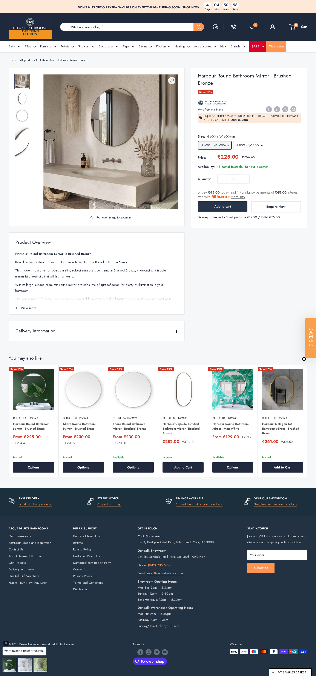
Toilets (64, 46)
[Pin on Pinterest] (277, 109)
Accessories (202, 46)
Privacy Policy (82, 576)
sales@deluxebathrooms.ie (165, 573)
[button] (310, 338)
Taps (126, 46)
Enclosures (106, 46)
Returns (78, 542)
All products (27, 60)
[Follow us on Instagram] (149, 652)
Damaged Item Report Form (92, 562)
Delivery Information (22, 569)
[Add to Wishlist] (172, 81)
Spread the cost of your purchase (199, 504)
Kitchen (161, 46)
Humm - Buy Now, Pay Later (28, 582)
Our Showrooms (20, 536)
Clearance (276, 46)
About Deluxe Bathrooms (25, 556)
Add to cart (222, 206)
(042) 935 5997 (159, 565)
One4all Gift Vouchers (24, 576)
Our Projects (17, 562)
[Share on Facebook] (269, 109)
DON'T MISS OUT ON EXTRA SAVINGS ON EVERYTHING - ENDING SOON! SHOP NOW (138, 7)
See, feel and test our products (275, 504)
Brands (235, 46)
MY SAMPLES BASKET (292, 672)
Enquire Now (275, 206)
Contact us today (109, 504)
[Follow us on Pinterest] (157, 652)
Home (12, 60)
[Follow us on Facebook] (140, 652)
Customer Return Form (88, 556)
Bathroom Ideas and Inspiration (30, 542)
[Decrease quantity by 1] (222, 178)
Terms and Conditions (88, 582)
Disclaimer (80, 589)
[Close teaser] (304, 359)
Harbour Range (63, 299)
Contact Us (16, 549)
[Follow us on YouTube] (165, 652)
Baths (12, 46)
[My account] (272, 26)
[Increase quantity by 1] (244, 178)
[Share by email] (293, 109)
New (223, 46)
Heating (180, 46)
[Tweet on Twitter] (285, 109)
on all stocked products (35, 504)
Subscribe (261, 567)
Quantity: (204, 179)
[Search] (198, 27)
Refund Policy (82, 549)
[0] (252, 26)
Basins (143, 46)
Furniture (45, 46)
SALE (255, 46)
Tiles (28, 46)
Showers (84, 46)
